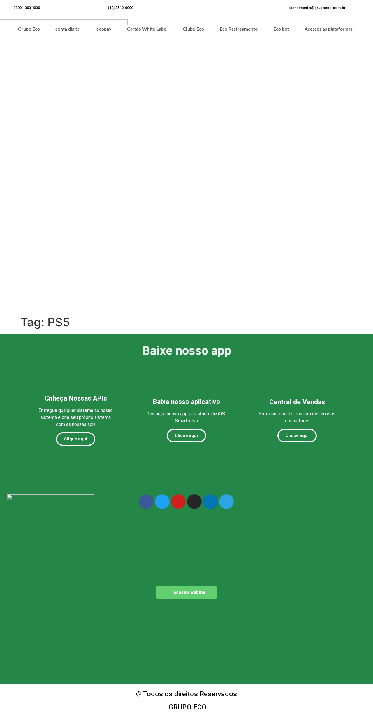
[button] (317, 8)
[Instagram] (194, 501)
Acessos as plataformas (329, 29)
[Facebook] (146, 501)
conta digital (68, 29)
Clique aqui (75, 439)
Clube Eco (193, 29)
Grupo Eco (29, 29)
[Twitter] (162, 501)
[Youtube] (178, 501)
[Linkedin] (210, 501)
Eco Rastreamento (239, 29)
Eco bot (281, 29)
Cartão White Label (147, 29)
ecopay (103, 29)
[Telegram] (226, 501)
